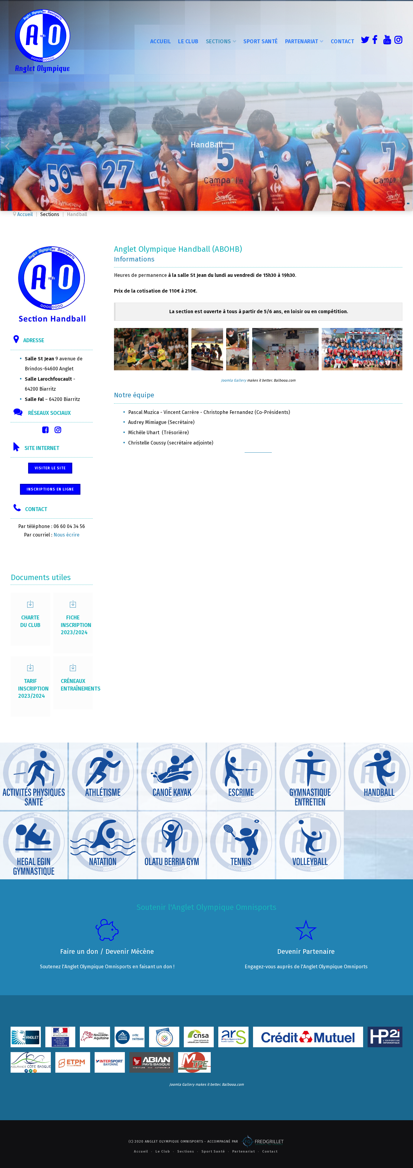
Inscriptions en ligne (50, 489)
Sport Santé (260, 41)
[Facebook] (374, 40)
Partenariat (301, 41)
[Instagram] (397, 40)
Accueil (160, 41)
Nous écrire (67, 535)
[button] (408, 203)
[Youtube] (385, 40)
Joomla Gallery (233, 380)
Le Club (188, 41)
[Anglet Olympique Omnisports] (42, 41)
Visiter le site (50, 468)
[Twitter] (363, 40)
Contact (342, 41)
